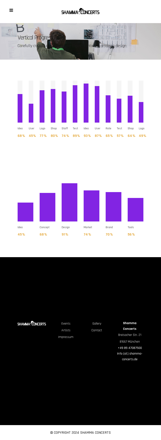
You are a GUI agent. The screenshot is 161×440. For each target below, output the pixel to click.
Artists (65, 330)
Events (65, 323)
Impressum (65, 337)
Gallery (96, 323)
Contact (96, 330)
